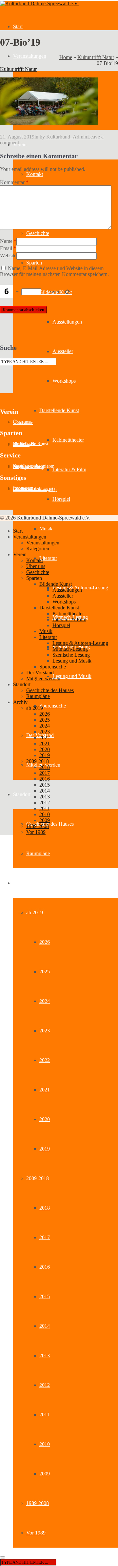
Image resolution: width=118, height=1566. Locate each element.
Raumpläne (38, 853)
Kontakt (34, 174)
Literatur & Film (69, 469)
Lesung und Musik (71, 676)
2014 (44, 1326)
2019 (44, 1149)
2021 (44, 1089)
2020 (44, 1119)
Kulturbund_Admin (66, 136)
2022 (44, 1060)
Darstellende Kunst (59, 410)
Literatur (48, 558)
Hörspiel (61, 499)
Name (6, 241)
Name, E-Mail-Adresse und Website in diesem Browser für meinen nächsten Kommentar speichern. (54, 271)
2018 (44, 1208)
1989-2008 (37, 1503)
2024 (44, 1001)
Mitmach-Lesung (70, 649)
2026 (44, 942)
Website (8, 255)
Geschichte (37, 233)
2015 (44, 1296)
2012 (44, 1385)
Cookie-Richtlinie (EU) (35, 489)
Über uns (35, 566)
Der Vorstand (40, 672)
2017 (44, 1237)
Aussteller (62, 351)
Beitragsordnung (28, 467)
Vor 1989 (36, 1532)
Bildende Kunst (55, 584)
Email (6, 248)
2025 (44, 971)
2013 (44, 1355)
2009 (44, 1473)
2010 (44, 1444)
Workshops (64, 381)
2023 (44, 1030)
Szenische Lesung (71, 655)
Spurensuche (52, 706)
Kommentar (14, 182)
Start (18, 26)
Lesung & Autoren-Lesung (80, 643)
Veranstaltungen (29, 56)
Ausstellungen (67, 322)
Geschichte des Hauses (50, 824)
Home (65, 57)
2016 (44, 1267)
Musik (45, 528)
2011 (44, 1414)
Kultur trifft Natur (95, 57)
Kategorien (37, 548)
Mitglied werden (43, 678)
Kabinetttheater (68, 440)
